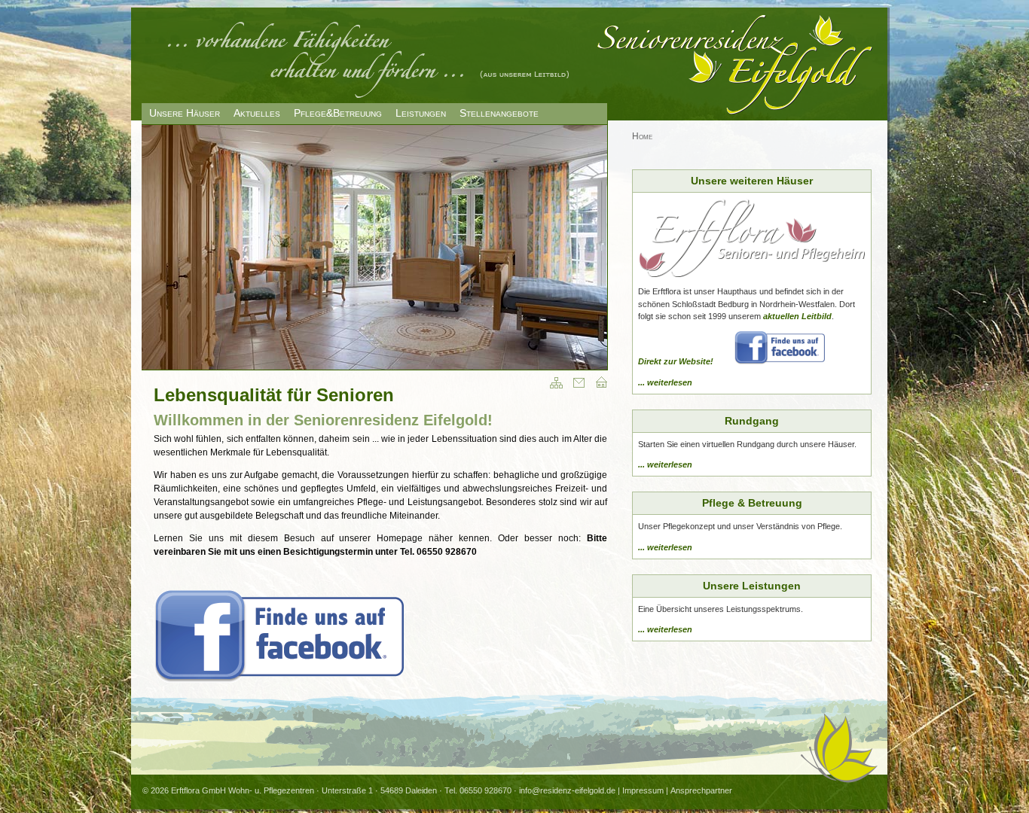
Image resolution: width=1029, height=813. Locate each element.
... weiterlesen (665, 382)
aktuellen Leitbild (797, 316)
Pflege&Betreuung (338, 113)
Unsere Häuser (184, 113)
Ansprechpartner (701, 790)
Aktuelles (257, 113)
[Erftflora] (751, 274)
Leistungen (420, 113)
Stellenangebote (499, 113)
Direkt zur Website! (675, 361)
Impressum (643, 790)
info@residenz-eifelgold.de (567, 790)
